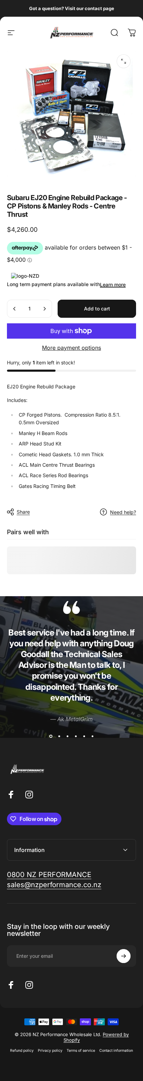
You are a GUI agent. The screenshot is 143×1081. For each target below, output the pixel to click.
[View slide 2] (59, 736)
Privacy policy (50, 1050)
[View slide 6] (92, 736)
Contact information (116, 1050)
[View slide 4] (76, 736)
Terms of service (81, 1050)
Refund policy (22, 1050)
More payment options (71, 347)
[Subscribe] (124, 956)
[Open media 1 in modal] (124, 61)
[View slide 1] (51, 736)
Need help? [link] (123, 512)
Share (23, 512)
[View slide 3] (67, 736)
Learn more (113, 284)
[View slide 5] (84, 736)
